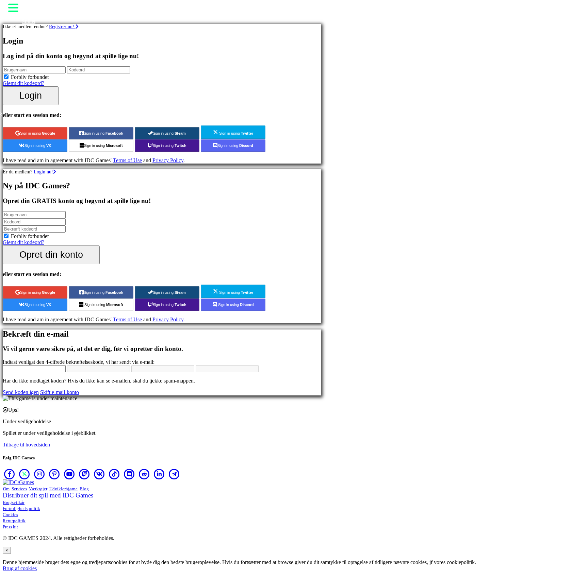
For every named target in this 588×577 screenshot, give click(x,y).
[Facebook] (9, 474)
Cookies (10, 514)
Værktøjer (38, 488)
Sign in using (37, 133)
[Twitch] (84, 474)
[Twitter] (24, 474)
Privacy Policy (167, 160)
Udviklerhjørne (63, 488)
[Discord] (129, 474)
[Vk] (99, 474)
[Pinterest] (54, 474)
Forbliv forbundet (30, 77)
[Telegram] (174, 474)
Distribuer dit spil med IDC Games (48, 495)
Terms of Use (127, 160)
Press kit (10, 526)
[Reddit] (144, 474)
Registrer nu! (62, 26)
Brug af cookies (20, 568)
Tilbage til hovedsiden (26, 444)
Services (19, 488)
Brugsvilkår (13, 502)
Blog (84, 488)
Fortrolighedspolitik (21, 508)
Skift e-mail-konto (59, 392)
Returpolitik (14, 520)
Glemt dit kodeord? (23, 83)
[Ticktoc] (114, 474)
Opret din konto (51, 254)
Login (30, 95)
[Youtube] (69, 474)
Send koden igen (21, 392)
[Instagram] (39, 474)
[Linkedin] (159, 474)
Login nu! (43, 171)
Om (6, 488)
